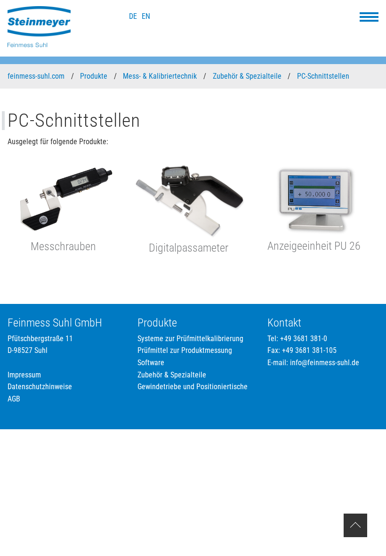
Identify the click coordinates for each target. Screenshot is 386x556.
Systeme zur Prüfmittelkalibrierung (190, 338)
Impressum (24, 374)
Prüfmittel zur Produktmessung (184, 350)
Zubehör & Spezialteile (248, 76)
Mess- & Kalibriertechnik (161, 76)
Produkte (94, 76)
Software (150, 362)
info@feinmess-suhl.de (324, 362)
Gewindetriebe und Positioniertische (192, 386)
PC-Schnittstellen (324, 76)
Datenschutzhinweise (40, 386)
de (133, 16)
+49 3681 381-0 (303, 338)
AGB (14, 398)
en (146, 16)
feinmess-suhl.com (37, 76)
